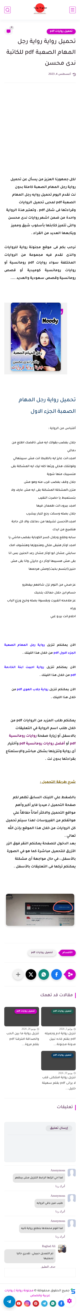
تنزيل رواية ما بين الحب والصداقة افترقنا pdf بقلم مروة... (22, 1039)
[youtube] (19, 1303)
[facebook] (61, 1303)
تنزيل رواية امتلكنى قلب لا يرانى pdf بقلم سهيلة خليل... (59, 1083)
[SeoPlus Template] (73, 1291)
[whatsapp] (53, 1303)
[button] (56, 974)
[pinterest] (36, 1303)
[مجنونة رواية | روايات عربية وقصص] (40, 10)
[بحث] (7, 10)
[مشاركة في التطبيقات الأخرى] (18, 974)
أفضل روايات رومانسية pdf (42, 744)
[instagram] (27, 1303)
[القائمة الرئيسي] (72, 10)
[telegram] (44, 1303)
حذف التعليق (48, 1266)
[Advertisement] (40, 134)
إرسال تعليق (59, 1128)
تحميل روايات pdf (61, 31)
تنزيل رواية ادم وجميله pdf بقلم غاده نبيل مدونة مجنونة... (60, 1039)
